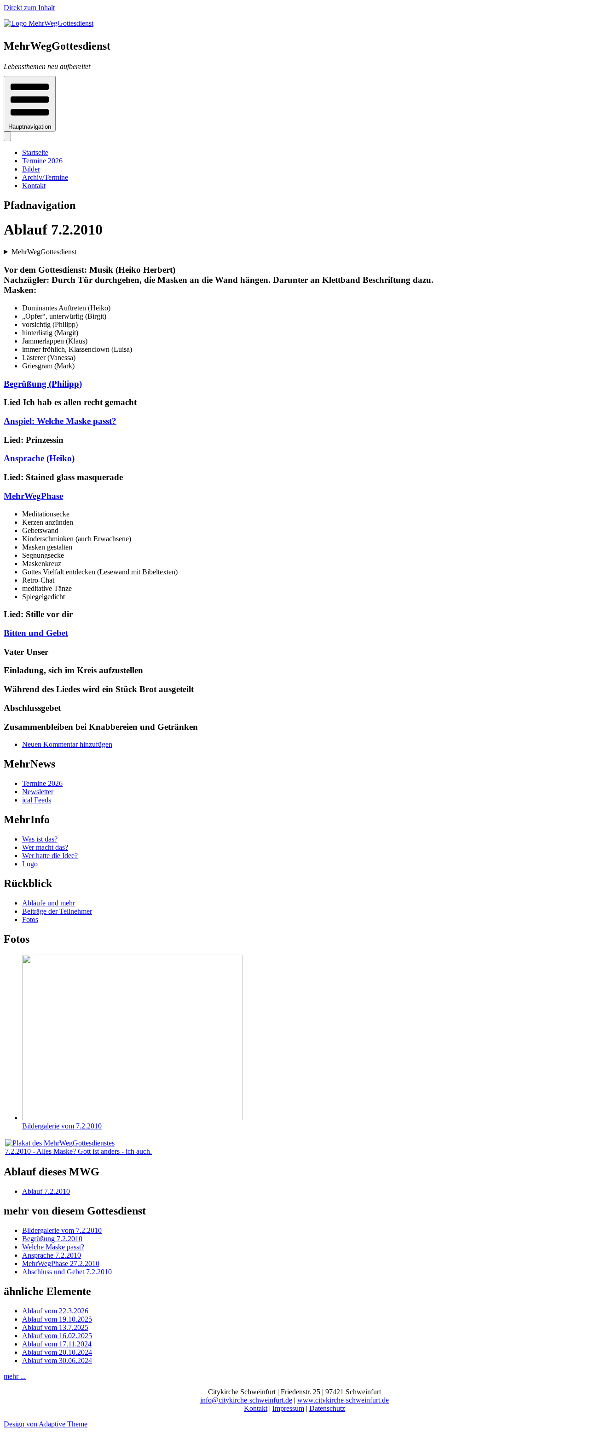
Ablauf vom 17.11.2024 (57, 1344)
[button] (30, 104)
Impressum (288, 1408)
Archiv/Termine (45, 177)
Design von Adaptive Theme (45, 1424)
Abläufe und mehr (48, 903)
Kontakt (34, 185)
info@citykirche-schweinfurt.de (246, 1400)
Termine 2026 (42, 161)
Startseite (35, 152)
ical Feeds (36, 800)
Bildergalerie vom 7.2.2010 (62, 1126)
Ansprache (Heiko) (39, 458)
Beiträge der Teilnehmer (57, 911)
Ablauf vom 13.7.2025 (55, 1327)
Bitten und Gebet (36, 633)
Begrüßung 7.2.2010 (52, 1239)
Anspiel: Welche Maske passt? (60, 421)
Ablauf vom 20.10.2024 (57, 1352)
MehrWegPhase (33, 496)
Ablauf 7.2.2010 (46, 1191)
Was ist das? (40, 839)
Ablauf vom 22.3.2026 (55, 1311)
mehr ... (15, 1376)
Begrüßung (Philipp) (43, 384)
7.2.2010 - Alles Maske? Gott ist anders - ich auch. (78, 1151)
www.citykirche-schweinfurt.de (343, 1400)
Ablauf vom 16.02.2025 (57, 1336)
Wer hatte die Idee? (50, 855)
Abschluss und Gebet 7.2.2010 (67, 1272)
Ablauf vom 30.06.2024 (57, 1360)
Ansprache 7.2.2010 (51, 1255)
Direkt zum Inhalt (29, 7)
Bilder (31, 169)
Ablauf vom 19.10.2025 (57, 1319)
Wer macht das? (45, 847)
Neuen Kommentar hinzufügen (67, 744)
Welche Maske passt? (53, 1247)
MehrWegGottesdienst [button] (44, 252)
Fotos (30, 919)
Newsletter (37, 792)
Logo (30, 864)
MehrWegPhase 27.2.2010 (60, 1263)
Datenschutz (327, 1408)
